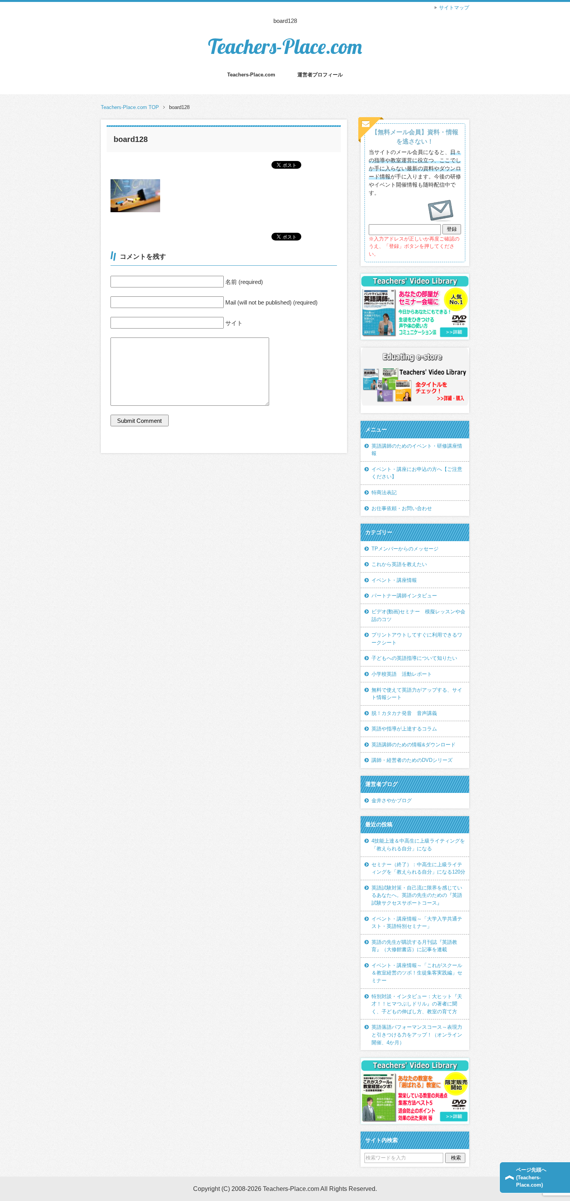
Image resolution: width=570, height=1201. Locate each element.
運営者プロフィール (320, 75)
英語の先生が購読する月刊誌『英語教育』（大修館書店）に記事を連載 (414, 946)
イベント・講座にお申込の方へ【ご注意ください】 (416, 473)
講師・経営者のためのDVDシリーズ (412, 760)
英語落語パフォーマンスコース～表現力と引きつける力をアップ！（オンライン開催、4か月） (416, 1034)
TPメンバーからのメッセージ (405, 549)
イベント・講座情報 (394, 580)
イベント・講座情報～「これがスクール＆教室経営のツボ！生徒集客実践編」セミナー (416, 972)
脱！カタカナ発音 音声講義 (404, 713)
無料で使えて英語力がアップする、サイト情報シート (416, 694)
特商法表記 (384, 492)
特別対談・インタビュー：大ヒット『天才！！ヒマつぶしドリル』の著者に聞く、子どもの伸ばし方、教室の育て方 (416, 1003)
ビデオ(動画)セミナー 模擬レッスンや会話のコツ (418, 615)
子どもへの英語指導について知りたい (414, 658)
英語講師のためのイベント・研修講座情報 (416, 450)
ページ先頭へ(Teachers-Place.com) (531, 1177)
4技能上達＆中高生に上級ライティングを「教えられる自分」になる (418, 844)
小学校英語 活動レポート (401, 674)
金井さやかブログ (391, 800)
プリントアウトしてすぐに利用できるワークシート (416, 638)
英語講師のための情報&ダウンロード (413, 745)
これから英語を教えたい (399, 564)
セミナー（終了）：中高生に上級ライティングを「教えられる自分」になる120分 (418, 868)
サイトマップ (454, 7)
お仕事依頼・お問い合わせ (401, 508)
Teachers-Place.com (285, 46)
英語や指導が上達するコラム (404, 729)
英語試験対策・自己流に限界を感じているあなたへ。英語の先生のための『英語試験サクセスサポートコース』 (416, 895)
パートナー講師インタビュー (404, 596)
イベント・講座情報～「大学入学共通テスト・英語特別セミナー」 (416, 922)
